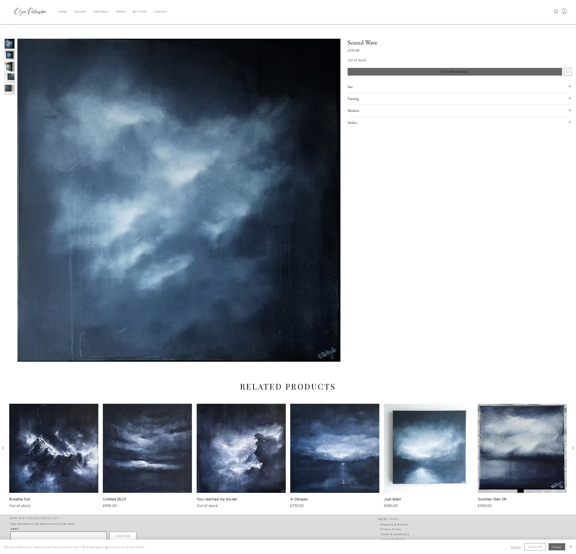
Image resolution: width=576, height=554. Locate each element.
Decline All (535, 547)
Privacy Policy (390, 529)
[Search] (556, 11)
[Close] (570, 546)
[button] (564, 11)
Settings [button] (516, 547)
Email (14, 529)
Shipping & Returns (394, 524)
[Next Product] (573, 448)
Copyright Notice (393, 539)
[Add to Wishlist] (568, 72)
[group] (288, 456)
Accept (556, 547)
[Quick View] (53, 448)
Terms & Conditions (395, 534)
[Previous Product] (2, 448)
